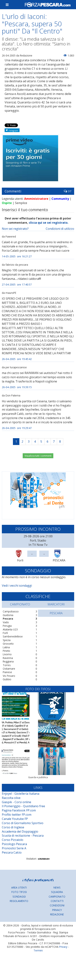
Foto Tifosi (19, 892)
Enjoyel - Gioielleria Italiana (20, 794)
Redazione (57, 914)
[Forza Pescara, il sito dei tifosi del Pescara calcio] (47, 4)
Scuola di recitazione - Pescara (23, 836)
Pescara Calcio (12, 852)
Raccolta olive (11, 798)
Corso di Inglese (13, 827)
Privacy (57, 910)
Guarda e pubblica (38, 777)
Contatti (57, 901)
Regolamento (19, 901)
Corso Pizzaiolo (12, 840)
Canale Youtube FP (15, 819)
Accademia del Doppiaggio (20, 831)
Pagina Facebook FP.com (19, 810)
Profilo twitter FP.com (16, 815)
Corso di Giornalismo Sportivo (22, 823)
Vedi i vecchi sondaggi (17, 586)
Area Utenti (19, 887)
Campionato (57, 896)
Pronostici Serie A (14, 848)
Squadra (57, 892)
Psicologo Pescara (14, 844)
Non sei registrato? (15, 229)
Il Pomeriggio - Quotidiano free (23, 806)
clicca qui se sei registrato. (48, 223)
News (57, 887)
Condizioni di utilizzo (60, 229)
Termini (38, 950)
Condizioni (57, 905)
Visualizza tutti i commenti (38, 455)
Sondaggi (19, 896)
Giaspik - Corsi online (16, 802)
